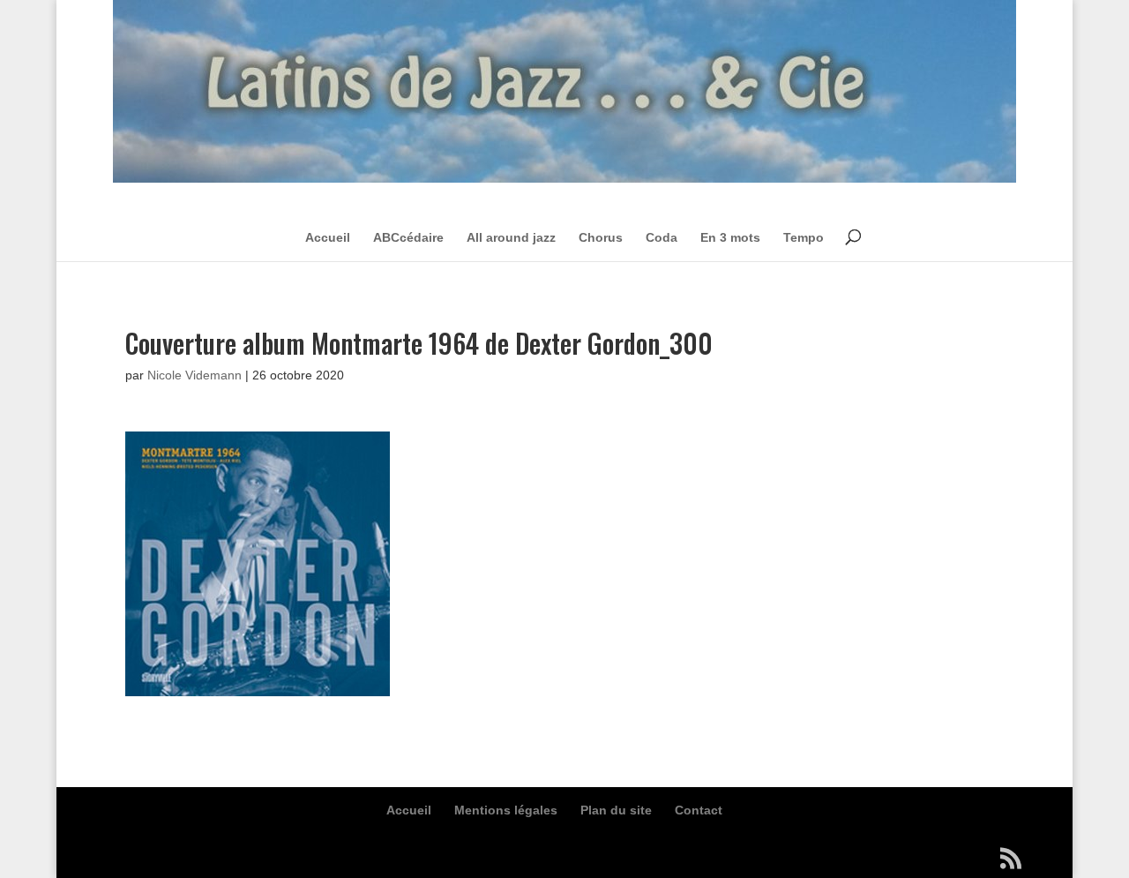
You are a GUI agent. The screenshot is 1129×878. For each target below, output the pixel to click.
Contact (698, 810)
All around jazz (511, 237)
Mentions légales (505, 810)
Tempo (803, 237)
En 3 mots (730, 237)
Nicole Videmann (194, 375)
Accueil (327, 237)
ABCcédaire (408, 237)
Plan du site (616, 810)
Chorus (601, 237)
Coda (661, 237)
